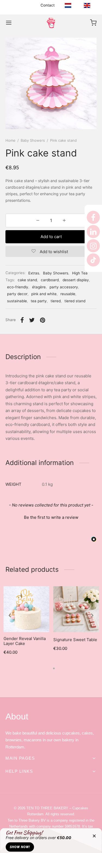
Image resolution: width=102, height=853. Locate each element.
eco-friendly (17, 287)
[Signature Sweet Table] (76, 609)
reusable (67, 294)
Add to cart (51, 236)
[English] (87, 5)
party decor (17, 294)
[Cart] (93, 22)
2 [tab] (54, 668)
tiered (56, 301)
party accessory (64, 287)
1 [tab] (49, 668)
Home (10, 140)
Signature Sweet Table (75, 639)
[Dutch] (68, 5)
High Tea (80, 273)
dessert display (76, 280)
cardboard (50, 280)
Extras (33, 273)
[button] (51, 516)
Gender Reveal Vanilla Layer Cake (25, 641)
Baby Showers (33, 140)
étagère (39, 287)
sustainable (17, 301)
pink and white (44, 294)
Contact (48, 5)
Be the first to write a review (51, 517)
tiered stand (74, 301)
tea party (39, 301)
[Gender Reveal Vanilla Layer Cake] (26, 609)
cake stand (27, 280)
